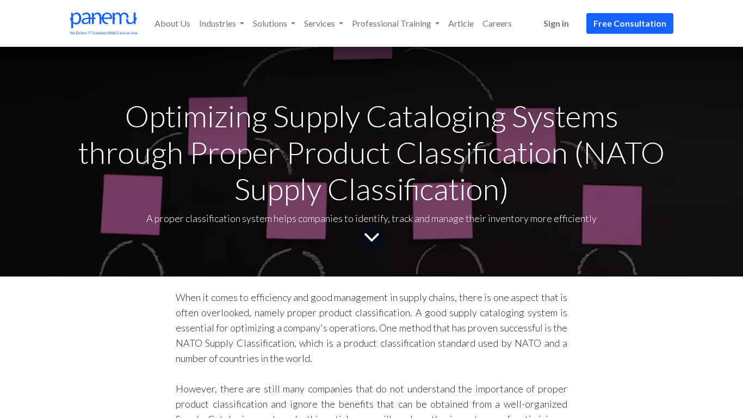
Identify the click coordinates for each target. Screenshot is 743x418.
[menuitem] (172, 23)
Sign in (556, 23)
